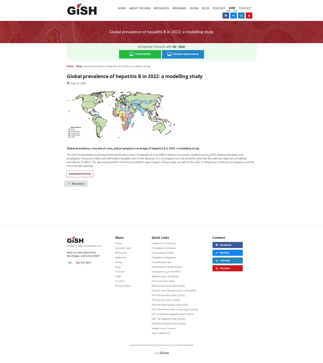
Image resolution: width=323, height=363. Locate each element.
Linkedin (224, 260)
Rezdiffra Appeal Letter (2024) (169, 323)
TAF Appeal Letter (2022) (166, 299)
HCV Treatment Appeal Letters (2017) (172, 314)
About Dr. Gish (140, 8)
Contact (245, 8)
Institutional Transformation (167, 266)
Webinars (179, 8)
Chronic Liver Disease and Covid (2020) (174, 290)
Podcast (219, 8)
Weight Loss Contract (164, 328)
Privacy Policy (123, 285)
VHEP (232, 8)
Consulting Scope (161, 262)
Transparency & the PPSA (166, 271)
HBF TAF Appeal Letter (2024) (168, 318)
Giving (194, 8)
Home (122, 8)
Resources (161, 8)
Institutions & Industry (164, 243)
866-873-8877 (83, 262)
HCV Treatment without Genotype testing (175, 309)
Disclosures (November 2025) (168, 285)
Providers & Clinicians (164, 248)
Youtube (224, 268)
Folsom (185, 54)
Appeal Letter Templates (165, 276)
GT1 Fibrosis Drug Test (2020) (168, 295)
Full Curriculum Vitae (163, 281)
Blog (205, 8)
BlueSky (224, 252)
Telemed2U (142, 54)
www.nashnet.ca (161, 332)
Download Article (80, 173)
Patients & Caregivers (164, 257)
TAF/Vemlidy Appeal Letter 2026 (170, 304)
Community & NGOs (163, 252)
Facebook (225, 244)
